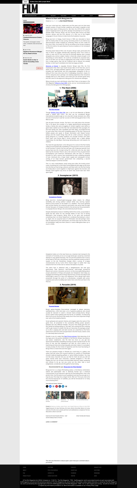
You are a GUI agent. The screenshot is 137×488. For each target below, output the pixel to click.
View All (39, 68)
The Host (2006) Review (82, 399)
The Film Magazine (30, 15)
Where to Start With (84, 406)
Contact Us (51, 473)
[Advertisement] (68, 239)
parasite (61, 410)
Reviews (53, 15)
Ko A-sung (87, 408)
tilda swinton (49, 411)
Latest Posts (64, 406)
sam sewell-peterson (74, 410)
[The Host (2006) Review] (82, 395)
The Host (87, 410)
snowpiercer (82, 410)
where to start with (56, 411)
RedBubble (97, 473)
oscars (57, 410)
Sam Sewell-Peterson (66, 21)
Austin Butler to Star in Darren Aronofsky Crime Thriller (31, 61)
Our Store (97, 470)
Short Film (74, 470)
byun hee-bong (60, 408)
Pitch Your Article (53, 470)
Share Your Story (52, 476)
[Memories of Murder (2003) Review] (67, 395)
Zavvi (95, 476)
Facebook (73, 473)
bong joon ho (53, 408)
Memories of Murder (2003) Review (67, 400)
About (24, 470)
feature (82, 408)
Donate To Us (97, 467)
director (72, 408)
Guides (74, 15)
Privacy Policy (27, 476)
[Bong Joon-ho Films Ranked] (52, 395)
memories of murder (50, 410)
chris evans (67, 408)
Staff (82, 15)
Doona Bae (77, 408)
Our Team (50, 467)
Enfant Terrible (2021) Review (83, 416)
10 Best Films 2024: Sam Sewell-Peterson (42, 1)
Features (63, 15)
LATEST (44, 15)
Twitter (73, 476)
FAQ (24, 473)
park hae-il (66, 410)
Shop (91, 15)
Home (24, 467)
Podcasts (73, 467)
